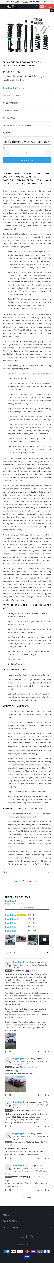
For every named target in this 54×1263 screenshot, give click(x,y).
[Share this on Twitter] (16, 881)
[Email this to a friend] (37, 881)
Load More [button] (27, 1198)
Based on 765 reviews (14, 904)
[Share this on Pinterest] (30, 881)
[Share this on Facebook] (23, 881)
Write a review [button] (27, 907)
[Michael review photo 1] (15, 1084)
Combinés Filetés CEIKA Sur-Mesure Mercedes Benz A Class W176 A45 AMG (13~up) (26, 1171)
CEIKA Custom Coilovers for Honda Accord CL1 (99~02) (29, 965)
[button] (43, 6)
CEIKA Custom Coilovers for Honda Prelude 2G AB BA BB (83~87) (30, 1061)
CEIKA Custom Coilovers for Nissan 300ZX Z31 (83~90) (30, 1105)
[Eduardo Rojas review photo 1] (10, 1041)
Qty (4, 147)
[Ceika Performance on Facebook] (27, 1237)
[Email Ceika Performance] (22, 1237)
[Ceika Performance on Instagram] (31, 1237)
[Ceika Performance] (11, 6)
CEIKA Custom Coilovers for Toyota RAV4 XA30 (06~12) (30, 1136)
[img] (18, 962)
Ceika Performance (30, 1245)
